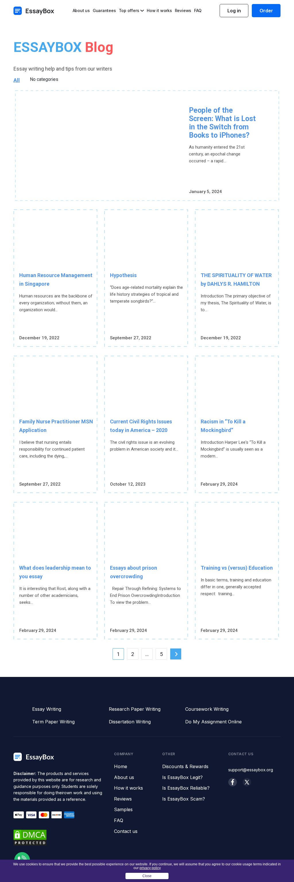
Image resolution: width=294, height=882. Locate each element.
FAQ (197, 10)
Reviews (183, 10)
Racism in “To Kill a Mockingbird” (223, 425)
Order (266, 10)
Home (120, 766)
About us (81, 10)
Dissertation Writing (130, 722)
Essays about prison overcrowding (133, 572)
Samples (123, 809)
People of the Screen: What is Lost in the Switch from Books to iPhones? (222, 122)
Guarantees (104, 10)
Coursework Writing (207, 709)
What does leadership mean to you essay (55, 572)
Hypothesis (123, 275)
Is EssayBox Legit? (182, 777)
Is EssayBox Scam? (183, 799)
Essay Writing (46, 709)
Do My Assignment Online (213, 722)
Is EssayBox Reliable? (186, 788)
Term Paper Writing (53, 722)
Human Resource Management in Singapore (55, 279)
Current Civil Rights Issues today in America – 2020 (141, 425)
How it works (159, 10)
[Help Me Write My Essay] (33, 11)
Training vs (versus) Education (237, 568)
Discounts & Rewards (185, 766)
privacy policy (150, 868)
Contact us (126, 831)
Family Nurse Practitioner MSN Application (56, 425)
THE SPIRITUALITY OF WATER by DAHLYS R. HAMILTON (236, 279)
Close (147, 876)
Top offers (129, 10)
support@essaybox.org (250, 770)
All (16, 80)
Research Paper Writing (134, 709)
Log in (234, 10)
